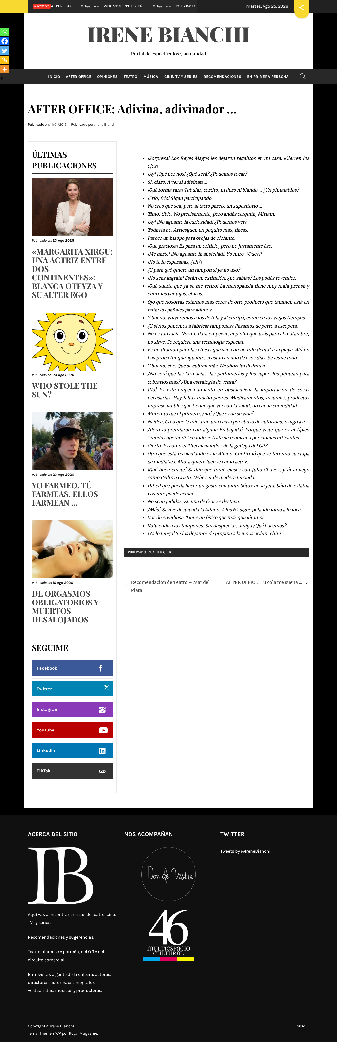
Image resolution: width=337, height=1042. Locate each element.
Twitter (44, 689)
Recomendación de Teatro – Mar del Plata (170, 586)
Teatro (130, 76)
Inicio (54, 76)
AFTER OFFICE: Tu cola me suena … (264, 582)
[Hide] (2, 78)
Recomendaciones (222, 76)
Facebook (47, 668)
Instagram (48, 709)
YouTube (45, 730)
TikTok (44, 771)
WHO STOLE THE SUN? (89, 6)
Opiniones (107, 76)
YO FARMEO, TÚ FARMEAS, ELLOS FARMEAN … (182, 6)
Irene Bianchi (168, 33)
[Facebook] (4, 41)
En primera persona (268, 76)
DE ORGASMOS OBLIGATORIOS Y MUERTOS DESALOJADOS (65, 606)
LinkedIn (46, 750)
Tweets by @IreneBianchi (245, 851)
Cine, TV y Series (181, 76)
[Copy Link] (4, 60)
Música (150, 76)
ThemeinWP (50, 1033)
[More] (4, 69)
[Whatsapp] (4, 32)
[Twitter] (4, 50)
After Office (78, 76)
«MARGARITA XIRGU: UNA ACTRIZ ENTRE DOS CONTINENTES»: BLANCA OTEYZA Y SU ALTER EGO (72, 273)
